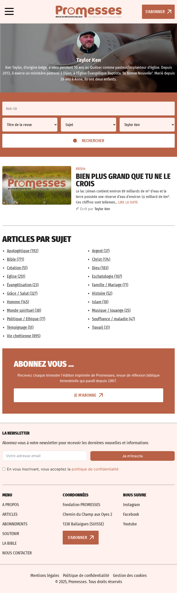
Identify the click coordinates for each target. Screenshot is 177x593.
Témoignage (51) (20, 327)
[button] (9, 12)
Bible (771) (15, 259)
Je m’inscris (132, 456)
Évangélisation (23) (22, 284)
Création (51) (17, 267)
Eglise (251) (16, 276)
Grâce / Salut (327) (22, 293)
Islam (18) (100, 301)
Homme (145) (18, 301)
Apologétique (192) (22, 250)
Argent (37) (100, 250)
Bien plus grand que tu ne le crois (123, 180)
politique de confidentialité (95, 469)
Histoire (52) (102, 293)
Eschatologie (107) (107, 276)
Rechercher (93, 140)
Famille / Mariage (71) (110, 284)
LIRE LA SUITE (128, 202)
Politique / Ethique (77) (26, 318)
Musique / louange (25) (111, 310)
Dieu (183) (100, 267)
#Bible (81, 168)
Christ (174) (101, 259)
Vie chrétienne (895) (23, 335)
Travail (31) (101, 327)
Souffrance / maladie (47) (113, 318)
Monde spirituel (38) (24, 310)
